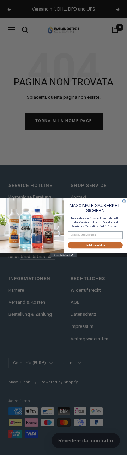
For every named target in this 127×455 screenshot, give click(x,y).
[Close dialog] (124, 201)
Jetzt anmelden (95, 244)
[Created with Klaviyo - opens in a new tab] (63, 255)
